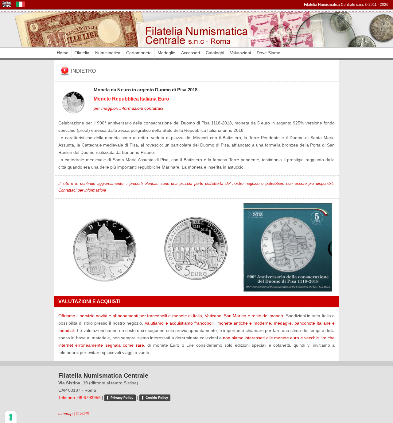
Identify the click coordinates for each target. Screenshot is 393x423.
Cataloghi (215, 52)
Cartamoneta (139, 52)
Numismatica (107, 52)
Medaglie (166, 52)
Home (62, 52)
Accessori (190, 52)
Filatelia (81, 52)
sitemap (65, 413)
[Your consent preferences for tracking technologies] (11, 417)
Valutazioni (240, 52)
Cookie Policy (157, 397)
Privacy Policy (122, 397)
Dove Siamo (268, 52)
